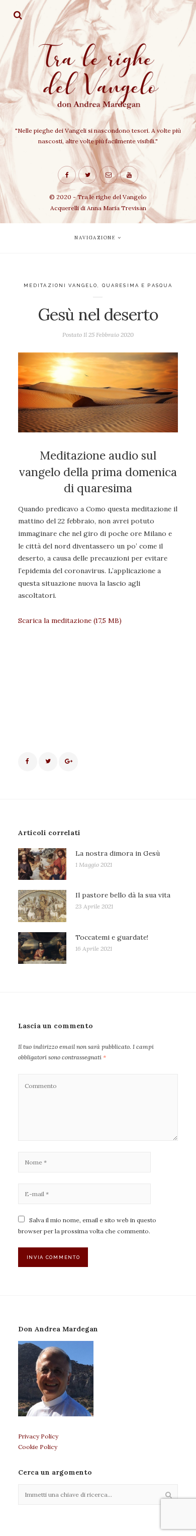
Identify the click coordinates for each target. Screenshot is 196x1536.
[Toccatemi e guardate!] (42, 948)
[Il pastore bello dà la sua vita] (42, 906)
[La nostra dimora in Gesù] (42, 864)
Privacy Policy (38, 1436)
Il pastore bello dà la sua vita (122, 894)
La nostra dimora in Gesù (117, 853)
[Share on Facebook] (27, 761)
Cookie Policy (37, 1447)
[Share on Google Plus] (68, 761)
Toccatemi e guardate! (111, 937)
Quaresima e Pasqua (137, 285)
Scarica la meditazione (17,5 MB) (70, 620)
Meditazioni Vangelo (61, 285)
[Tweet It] (48, 761)
